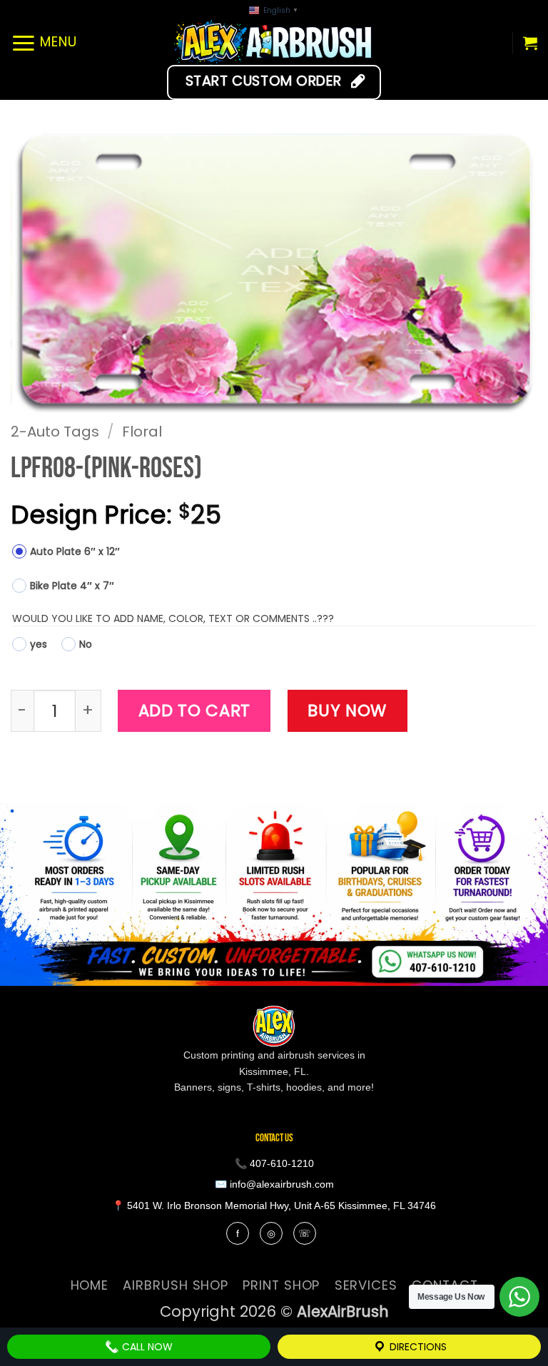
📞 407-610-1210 (274, 1163)
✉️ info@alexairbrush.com (274, 1184)
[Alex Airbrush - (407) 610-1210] (274, 42)
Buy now (347, 710)
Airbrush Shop (175, 1285)
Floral (142, 432)
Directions (417, 1347)
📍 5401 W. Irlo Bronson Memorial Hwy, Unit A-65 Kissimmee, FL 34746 (274, 1205)
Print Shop (281, 1285)
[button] (44, 42)
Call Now (146, 1347)
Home (90, 1285)
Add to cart (194, 710)
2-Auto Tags (55, 432)
